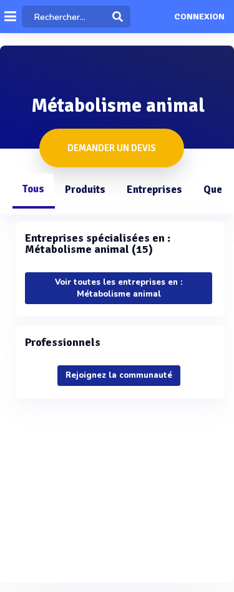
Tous (33, 188)
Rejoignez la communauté (119, 375)
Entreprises (154, 189)
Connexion (199, 16)
